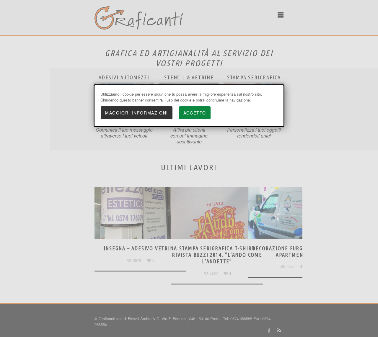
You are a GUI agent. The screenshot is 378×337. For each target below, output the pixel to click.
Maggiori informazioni (136, 113)
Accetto (194, 113)
